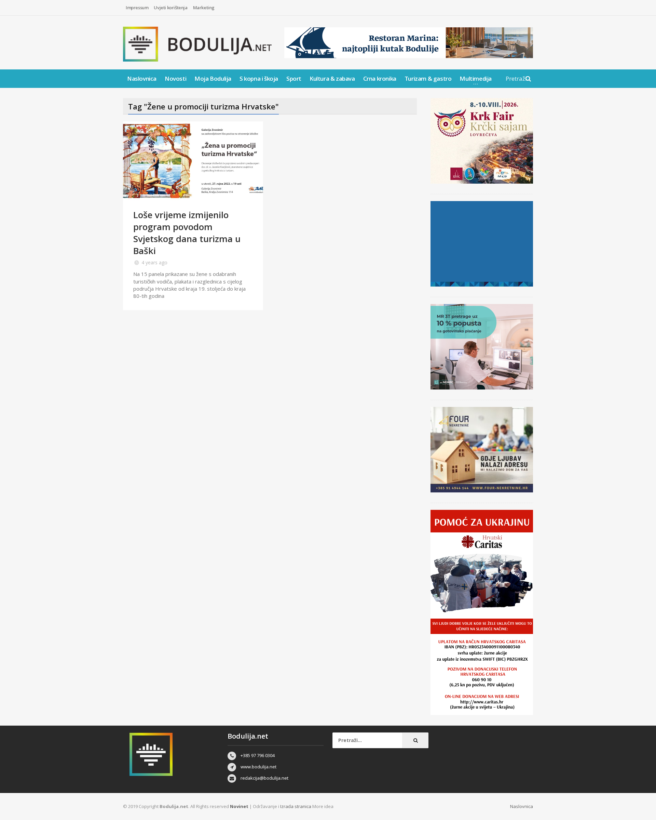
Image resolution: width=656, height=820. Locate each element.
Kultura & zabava (332, 78)
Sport (293, 78)
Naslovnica (141, 78)
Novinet (239, 806)
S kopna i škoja (259, 78)
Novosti (175, 78)
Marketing (204, 7)
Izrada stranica (296, 806)
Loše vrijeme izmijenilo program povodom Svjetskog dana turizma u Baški (187, 233)
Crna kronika (379, 78)
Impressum (137, 7)
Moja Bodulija (212, 78)
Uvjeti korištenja (170, 7)
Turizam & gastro (428, 78)
